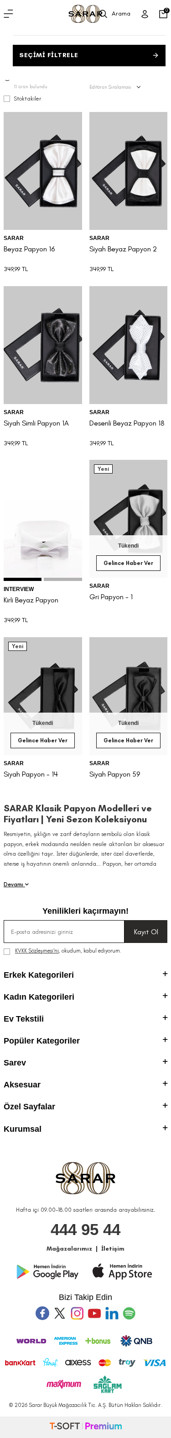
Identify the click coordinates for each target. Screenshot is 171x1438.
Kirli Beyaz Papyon (31, 600)
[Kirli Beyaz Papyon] (43, 520)
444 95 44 (85, 1229)
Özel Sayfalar (29, 1106)
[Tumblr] (112, 1313)
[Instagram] (77, 1313)
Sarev (15, 1062)
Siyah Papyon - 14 (31, 774)
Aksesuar (22, 1084)
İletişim (112, 1248)
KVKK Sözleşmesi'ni (37, 951)
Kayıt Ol (146, 931)
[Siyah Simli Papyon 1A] (43, 345)
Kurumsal (22, 1129)
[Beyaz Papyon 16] (43, 171)
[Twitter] (60, 1313)
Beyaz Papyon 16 (29, 249)
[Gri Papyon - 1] (128, 519)
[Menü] (8, 14)
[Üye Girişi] (144, 14)
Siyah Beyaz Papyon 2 (123, 249)
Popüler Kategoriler (42, 1040)
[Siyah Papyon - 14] (43, 696)
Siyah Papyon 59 (114, 774)
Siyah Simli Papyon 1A (36, 423)
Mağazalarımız (69, 1248)
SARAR (14, 238)
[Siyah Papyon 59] (128, 696)
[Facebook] (42, 1313)
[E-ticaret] (86, 1427)
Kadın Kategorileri (39, 996)
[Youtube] (94, 1313)
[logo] (85, 14)
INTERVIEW (19, 589)
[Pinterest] (129, 1313)
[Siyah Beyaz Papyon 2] (128, 171)
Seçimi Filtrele (48, 55)
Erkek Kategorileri (39, 975)
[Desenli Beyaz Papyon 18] (128, 345)
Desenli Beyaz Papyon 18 (127, 423)
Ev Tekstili (24, 1018)
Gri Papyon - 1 (111, 596)
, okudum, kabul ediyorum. (68, 951)
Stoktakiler (27, 98)
